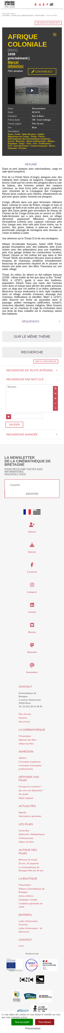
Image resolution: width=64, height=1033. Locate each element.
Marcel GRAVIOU (15, 64)
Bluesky (32, 632)
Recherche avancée (31, 434)
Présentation (25, 736)
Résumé (31, 164)
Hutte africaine (29, 134)
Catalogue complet (28, 899)
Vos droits (23, 794)
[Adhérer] (36, 4)
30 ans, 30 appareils (29, 863)
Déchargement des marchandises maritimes (29, 139)
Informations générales (30, 816)
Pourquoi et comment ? (30, 786)
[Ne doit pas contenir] (55, 403)
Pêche (41, 136)
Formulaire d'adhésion (30, 762)
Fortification (44, 143)
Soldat (41, 134)
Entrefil (25, 914)
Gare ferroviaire (21, 146)
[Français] (27, 512)
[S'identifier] (43, 4)
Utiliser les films (26, 743)
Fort (35, 143)
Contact (25, 686)
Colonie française (38, 146)
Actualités (27, 806)
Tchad (34, 136)
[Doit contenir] (55, 398)
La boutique (28, 878)
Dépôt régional (26, 798)
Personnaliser (33, 1028)
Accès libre (24, 830)
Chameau (12, 148)
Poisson (23, 148)
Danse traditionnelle (36, 141)
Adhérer (23, 758)
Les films (26, 824)
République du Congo (18, 136)
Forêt (17, 134)
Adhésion (26, 751)
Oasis (10, 134)
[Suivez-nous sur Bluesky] (32, 626)
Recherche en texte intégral (31, 370)
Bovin (52, 146)
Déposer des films (27, 740)
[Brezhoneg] (51, 4)
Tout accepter (22, 1022)
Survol (11, 141)
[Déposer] (40, 4)
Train (28, 143)
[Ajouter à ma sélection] (54, 34)
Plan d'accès (25, 714)
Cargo (22, 143)
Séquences (30, 321)
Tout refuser (44, 1022)
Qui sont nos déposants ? (31, 790)
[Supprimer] (55, 393)
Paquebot (12, 143)
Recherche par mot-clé (31, 379)
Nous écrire (24, 721)
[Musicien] (29, 387)
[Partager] (47, 4)
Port (10, 146)
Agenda (22, 812)
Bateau (51, 141)
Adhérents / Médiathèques (32, 834)
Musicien (20, 141)
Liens (21, 946)
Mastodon (32, 652)
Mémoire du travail (28, 859)
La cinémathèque (32, 729)
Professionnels (26, 838)
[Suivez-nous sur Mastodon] (32, 646)
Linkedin (32, 612)
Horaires (23, 718)
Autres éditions (26, 896)
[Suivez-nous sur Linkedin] (32, 606)
